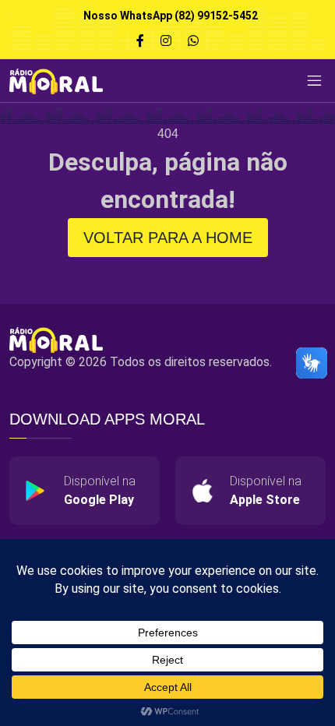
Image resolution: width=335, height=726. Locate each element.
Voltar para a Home (167, 237)
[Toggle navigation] (314, 81)
